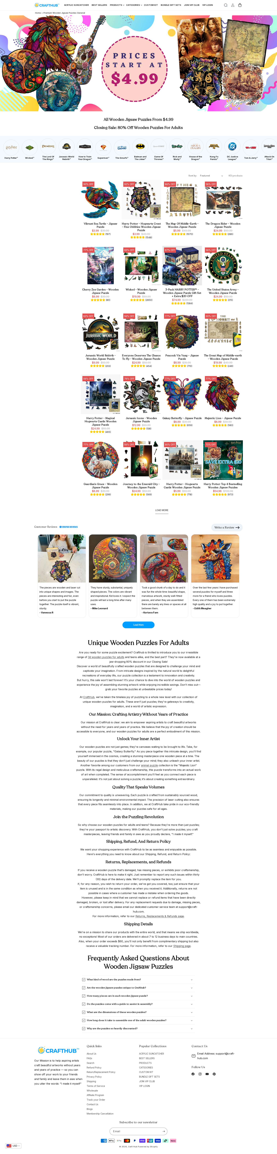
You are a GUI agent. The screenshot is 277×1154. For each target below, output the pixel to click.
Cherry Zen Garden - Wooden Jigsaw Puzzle (100, 291)
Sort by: (193, 175)
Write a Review (224, 527)
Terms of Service (96, 1086)
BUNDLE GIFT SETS (149, 1076)
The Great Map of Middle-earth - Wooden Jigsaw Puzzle (223, 357)
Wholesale (92, 1090)
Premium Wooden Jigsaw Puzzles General (64, 13)
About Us (91, 1054)
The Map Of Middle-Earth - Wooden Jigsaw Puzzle (182, 225)
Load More (139, 624)
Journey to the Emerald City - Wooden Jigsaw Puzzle (141, 486)
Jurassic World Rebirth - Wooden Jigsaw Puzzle (100, 357)
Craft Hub (132, 1147)
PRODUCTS (145, 1063)
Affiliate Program (95, 1095)
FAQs (89, 1058)
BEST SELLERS (147, 1058)
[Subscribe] (163, 1131)
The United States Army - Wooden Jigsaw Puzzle (223, 291)
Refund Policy (94, 1067)
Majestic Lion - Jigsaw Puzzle (223, 418)
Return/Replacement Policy (101, 1072)
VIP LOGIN (144, 1086)
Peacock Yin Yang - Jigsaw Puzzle (182, 357)
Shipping (91, 1081)
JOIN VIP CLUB (147, 1081)
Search (90, 1063)
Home (38, 13)
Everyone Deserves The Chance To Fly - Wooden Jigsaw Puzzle (141, 357)
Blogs (90, 1109)
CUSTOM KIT (146, 1072)
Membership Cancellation (100, 1113)
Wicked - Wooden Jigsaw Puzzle (141, 291)
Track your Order (96, 1099)
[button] (225, 5)
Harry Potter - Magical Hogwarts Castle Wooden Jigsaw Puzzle (101, 422)
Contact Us (92, 1104)
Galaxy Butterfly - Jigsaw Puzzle (182, 418)
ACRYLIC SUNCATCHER (151, 1054)
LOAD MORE (161, 510)
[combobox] (13, 1145)
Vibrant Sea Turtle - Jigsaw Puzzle (100, 225)
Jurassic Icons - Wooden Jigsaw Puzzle (141, 420)
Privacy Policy (94, 1076)
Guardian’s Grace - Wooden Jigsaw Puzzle (100, 486)
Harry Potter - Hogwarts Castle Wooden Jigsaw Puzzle (182, 486)
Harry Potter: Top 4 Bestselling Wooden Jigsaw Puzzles (223, 486)
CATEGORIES (146, 1067)
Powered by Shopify (148, 1147)
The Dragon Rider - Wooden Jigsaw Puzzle (223, 225)
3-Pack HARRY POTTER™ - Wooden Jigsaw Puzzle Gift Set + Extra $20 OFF (182, 293)
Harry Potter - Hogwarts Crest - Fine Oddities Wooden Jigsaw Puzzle (141, 227)
